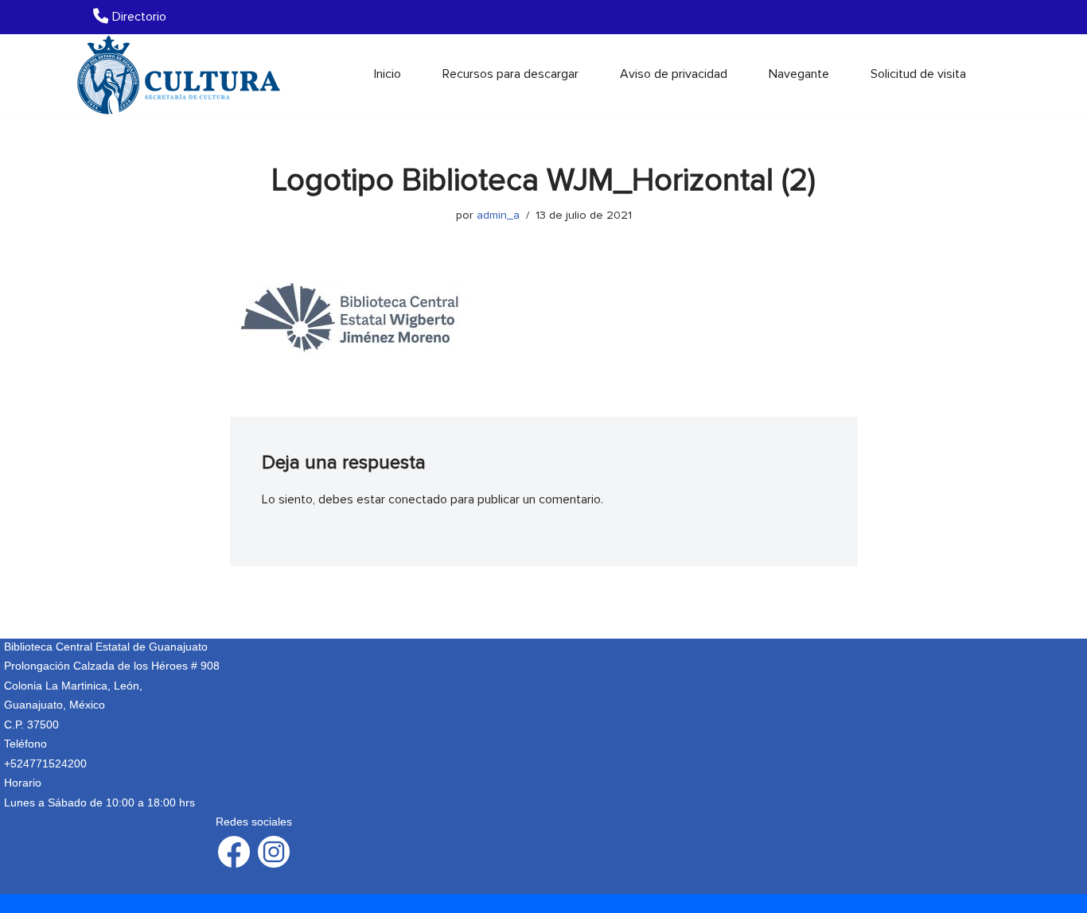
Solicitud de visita (918, 74)
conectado (417, 499)
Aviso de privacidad (673, 74)
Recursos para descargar (510, 74)
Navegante (799, 74)
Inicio (387, 74)
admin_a (498, 215)
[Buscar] (983, 74)
